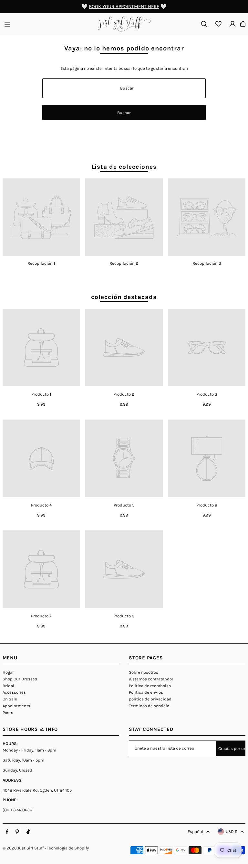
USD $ (231, 831)
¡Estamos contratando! (151, 679)
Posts (8, 712)
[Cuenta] (232, 24)
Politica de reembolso (150, 685)
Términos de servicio (149, 705)
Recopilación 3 (206, 263)
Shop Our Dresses (20, 679)
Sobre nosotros (143, 672)
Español (195, 831)
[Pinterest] (17, 832)
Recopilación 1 (41, 263)
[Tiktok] (28, 832)
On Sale (10, 699)
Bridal (8, 685)
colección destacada (124, 297)
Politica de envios (146, 692)
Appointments (16, 705)
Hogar (8, 672)
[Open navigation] (48, 23)
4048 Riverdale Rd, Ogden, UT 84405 (37, 790)
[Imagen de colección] (41, 217)
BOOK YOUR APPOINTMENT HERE (124, 6)
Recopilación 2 (123, 263)
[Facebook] (7, 832)
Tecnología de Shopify (68, 848)
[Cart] (242, 24)
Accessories (14, 692)
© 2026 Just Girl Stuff (23, 848)
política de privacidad (150, 699)
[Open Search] (204, 24)
